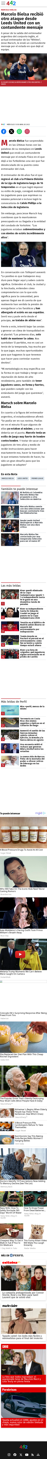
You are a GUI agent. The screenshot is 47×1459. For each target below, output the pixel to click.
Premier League (37, 478)
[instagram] (9, 1455)
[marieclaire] (23, 1306)
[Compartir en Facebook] (3, 131)
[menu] (3, 3)
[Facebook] (14, 1455)
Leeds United (23, 478)
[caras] (23, 1347)
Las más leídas (11, 585)
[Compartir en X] (11, 131)
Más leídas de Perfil (14, 702)
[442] (23, 1447)
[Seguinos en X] (20, 1455)
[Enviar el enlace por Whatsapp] (19, 131)
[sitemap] (38, 1455)
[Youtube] (26, 1455)
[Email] (27, 131)
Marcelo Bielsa (8, 478)
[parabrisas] (23, 1390)
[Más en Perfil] (16, 1255)
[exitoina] (23, 1263)
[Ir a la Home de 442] (11, 4)
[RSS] (32, 1455)
